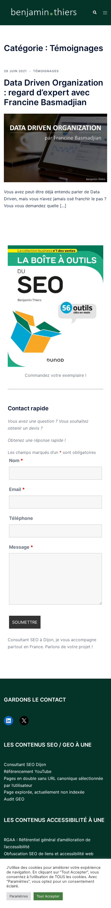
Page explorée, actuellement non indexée (44, 792)
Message (21, 547)
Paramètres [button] (19, 896)
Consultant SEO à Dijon (30, 639)
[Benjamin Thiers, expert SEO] (44, 12)
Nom (16, 460)
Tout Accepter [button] (48, 896)
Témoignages (46, 71)
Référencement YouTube (27, 771)
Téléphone (21, 518)
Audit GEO (14, 799)
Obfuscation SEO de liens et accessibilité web (48, 853)
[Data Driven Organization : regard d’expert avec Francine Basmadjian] (55, 147)
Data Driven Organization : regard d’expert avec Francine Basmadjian (53, 92)
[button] (94, 13)
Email (17, 489)
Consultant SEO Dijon (25, 764)
